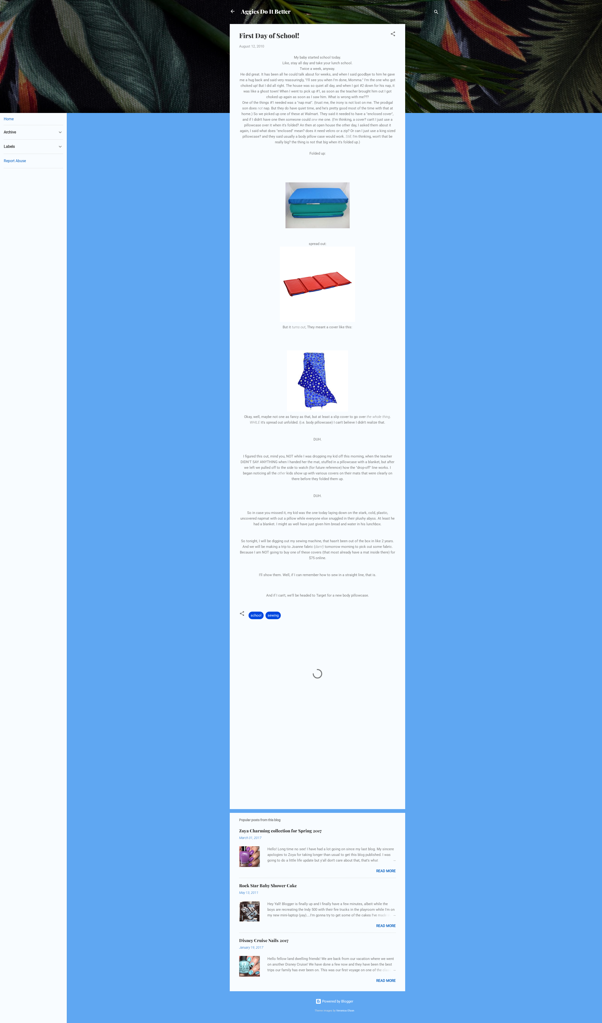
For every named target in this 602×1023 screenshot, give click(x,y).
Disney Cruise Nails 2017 (264, 940)
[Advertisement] (424, 94)
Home (9, 119)
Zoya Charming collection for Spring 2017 (280, 831)
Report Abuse (15, 161)
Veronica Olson (345, 1010)
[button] (393, 34)
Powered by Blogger (337, 1001)
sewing (273, 615)
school (256, 615)
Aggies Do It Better (266, 11)
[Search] (436, 13)
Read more (386, 871)
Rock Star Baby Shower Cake (268, 885)
